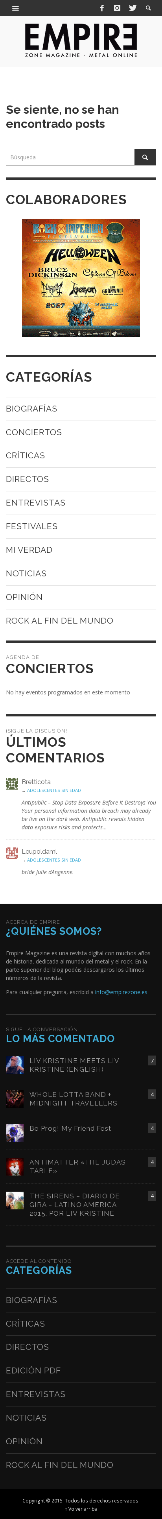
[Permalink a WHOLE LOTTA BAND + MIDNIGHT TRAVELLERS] (15, 1098)
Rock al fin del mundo (60, 621)
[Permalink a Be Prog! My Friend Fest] (15, 1132)
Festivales (32, 526)
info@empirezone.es (121, 992)
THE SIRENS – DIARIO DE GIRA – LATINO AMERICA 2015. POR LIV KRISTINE (74, 1204)
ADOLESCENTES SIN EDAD (54, 790)
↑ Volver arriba (81, 1509)
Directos (27, 479)
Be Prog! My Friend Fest (70, 1128)
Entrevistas (36, 503)
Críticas (25, 455)
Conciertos (34, 432)
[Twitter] (132, 8)
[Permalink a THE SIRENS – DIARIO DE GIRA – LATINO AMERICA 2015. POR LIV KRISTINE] (15, 1199)
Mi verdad (29, 550)
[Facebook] (102, 8)
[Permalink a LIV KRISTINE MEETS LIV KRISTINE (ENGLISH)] (15, 1064)
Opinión (24, 597)
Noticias (26, 573)
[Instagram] (117, 8)
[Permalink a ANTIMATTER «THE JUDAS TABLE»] (15, 1166)
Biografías (31, 408)
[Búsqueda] (16, 8)
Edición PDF (33, 1370)
